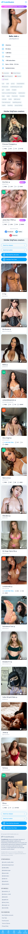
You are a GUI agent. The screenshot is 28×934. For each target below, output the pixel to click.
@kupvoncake (5, 873)
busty (10, 99)
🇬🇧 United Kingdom (7, 76)
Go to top (25, 932)
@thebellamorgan (6, 870)
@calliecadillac (5, 867)
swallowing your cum (16, 86)
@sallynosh (4, 878)
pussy (12, 83)
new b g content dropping (9, 93)
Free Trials (4, 918)
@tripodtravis (5, 881)
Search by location (8, 250)
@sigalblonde (5, 899)
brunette (22, 96)
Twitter (20, 231)
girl (3, 90)
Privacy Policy (5, 926)
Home (3, 932)
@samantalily (5, 907)
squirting (10, 105)
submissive (21, 93)
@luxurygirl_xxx (5, 905)
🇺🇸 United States (15, 73)
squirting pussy (17, 102)
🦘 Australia (5, 73)
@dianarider (5, 897)
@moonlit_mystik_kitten (8, 862)
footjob (14, 90)
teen (3, 96)
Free (8, 932)
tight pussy (17, 99)
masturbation (20, 83)
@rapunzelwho (5, 884)
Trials (14, 932)
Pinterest (14, 235)
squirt (3, 105)
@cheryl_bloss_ (5, 902)
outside (4, 99)
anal (7, 83)
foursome (14, 96)
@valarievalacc (5, 876)
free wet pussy (6, 102)
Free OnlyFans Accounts (12, 254)
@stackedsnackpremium (8, 865)
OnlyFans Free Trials (11, 259)
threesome (5, 86)
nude (8, 96)
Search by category (8, 245)
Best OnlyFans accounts (7, 915)
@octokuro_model (6, 894)
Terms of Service (6, 923)
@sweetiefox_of (6, 891)
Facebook (10, 231)
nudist (8, 90)
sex (3, 83)
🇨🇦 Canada (18, 76)
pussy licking (18, 105)
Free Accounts (5, 920)
